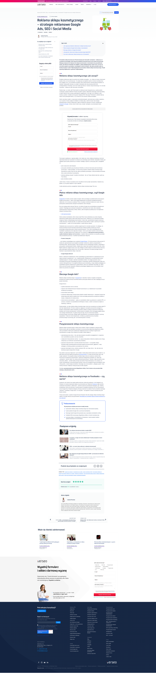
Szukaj (116, 12)
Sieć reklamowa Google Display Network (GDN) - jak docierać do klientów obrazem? (86, 454)
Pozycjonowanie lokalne (110, 610)
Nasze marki (108, 649)
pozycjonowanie (83, 354)
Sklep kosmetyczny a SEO (44, 54)
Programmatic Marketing (92, 609)
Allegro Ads (72, 639)
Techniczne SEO (109, 633)
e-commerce (40, 32)
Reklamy (51, 4)
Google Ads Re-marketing (75, 616)
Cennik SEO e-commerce (75, 647)
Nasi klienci (108, 647)
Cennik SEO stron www (74, 645)
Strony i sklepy (70, 4)
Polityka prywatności (101, 666)
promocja (45, 32)
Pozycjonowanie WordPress (111, 617)
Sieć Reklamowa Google (74, 622)
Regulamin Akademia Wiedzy (112, 666)
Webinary (89, 641)
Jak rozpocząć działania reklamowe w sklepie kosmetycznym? (77, 46)
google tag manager (69, 471)
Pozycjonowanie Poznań (111, 629)
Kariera (95, 1)
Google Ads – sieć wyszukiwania (76, 624)
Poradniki (89, 642)
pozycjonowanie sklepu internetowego (59, 668)
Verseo (56, 666)
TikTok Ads (72, 612)
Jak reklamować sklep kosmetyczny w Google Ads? (46, 48)
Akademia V (88, 4)
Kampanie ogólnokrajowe (92, 612)
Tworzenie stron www (91, 616)
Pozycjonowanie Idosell (110, 615)
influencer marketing (79, 473)
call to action (61, 475)
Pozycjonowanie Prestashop (111, 619)
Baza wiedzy (89, 648)
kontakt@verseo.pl (43, 650)
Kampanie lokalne (90, 610)
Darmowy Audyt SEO (91, 653)
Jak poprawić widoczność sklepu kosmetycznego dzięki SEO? (77, 52)
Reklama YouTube (73, 614)
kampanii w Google (63, 104)
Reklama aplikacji (73, 627)
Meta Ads (72, 610)
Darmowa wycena (112, 4)
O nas (95, 4)
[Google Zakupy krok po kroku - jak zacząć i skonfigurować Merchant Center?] (71, 537)
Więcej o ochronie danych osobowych (46, 87)
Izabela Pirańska (44, 35)
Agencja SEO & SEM (41, 12)
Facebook (95, 384)
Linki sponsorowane (66, 214)
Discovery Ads (73, 629)
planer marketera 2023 (88, 471)
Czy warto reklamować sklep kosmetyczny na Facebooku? (76, 54)
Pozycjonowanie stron (110, 609)
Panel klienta (85, 1)
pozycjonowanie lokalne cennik (72, 668)
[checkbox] (105, 567)
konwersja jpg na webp (78, 471)
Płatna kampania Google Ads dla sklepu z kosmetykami (75, 48)
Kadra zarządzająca (110, 641)
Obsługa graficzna (90, 624)
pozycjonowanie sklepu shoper (90, 473)
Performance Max (73, 631)
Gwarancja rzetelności (110, 651)
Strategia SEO (109, 631)
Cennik (76, 4)
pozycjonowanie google (49, 668)
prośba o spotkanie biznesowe (79, 475)
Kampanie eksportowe (91, 614)
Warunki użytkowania (92, 666)
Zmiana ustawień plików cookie (81, 666)
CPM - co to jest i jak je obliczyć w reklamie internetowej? (82, 446)
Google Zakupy (83, 241)
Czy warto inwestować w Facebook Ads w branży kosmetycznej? (46, 56)
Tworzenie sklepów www (92, 618)
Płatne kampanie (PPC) (42, 16)
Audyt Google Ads (90, 627)
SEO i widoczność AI (60, 4)
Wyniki (82, 4)
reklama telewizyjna (100, 473)
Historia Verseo (109, 652)
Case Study (108, 645)
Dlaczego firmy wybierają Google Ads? (45, 51)
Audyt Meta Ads (90, 629)
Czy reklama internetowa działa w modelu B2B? (80, 430)
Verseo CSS (72, 620)
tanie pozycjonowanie (68, 475)
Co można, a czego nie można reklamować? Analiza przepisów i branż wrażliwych (85, 438)
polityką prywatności (76, 146)
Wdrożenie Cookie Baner (92, 620)
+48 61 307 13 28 (108, 1)
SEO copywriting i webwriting (112, 627)
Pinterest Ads (72, 637)
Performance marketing (74, 635)
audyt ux (79, 668)
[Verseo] (41, 4)
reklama (50, 32)
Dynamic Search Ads (74, 626)
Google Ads (62, 198)
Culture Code (108, 656)
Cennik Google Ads (73, 649)
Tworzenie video (90, 626)
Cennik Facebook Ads (74, 651)
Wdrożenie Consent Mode (92, 622)
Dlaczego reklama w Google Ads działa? (72, 50)
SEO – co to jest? (109, 635)
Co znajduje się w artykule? (44, 41)
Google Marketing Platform (75, 633)
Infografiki (89, 644)
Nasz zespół (108, 643)
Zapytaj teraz (42, 610)
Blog (90, 1)
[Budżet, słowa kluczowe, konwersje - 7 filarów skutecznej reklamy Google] (44, 537)
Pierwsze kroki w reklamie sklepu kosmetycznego (45, 45)
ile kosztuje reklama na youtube (68, 473)
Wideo (88, 646)
